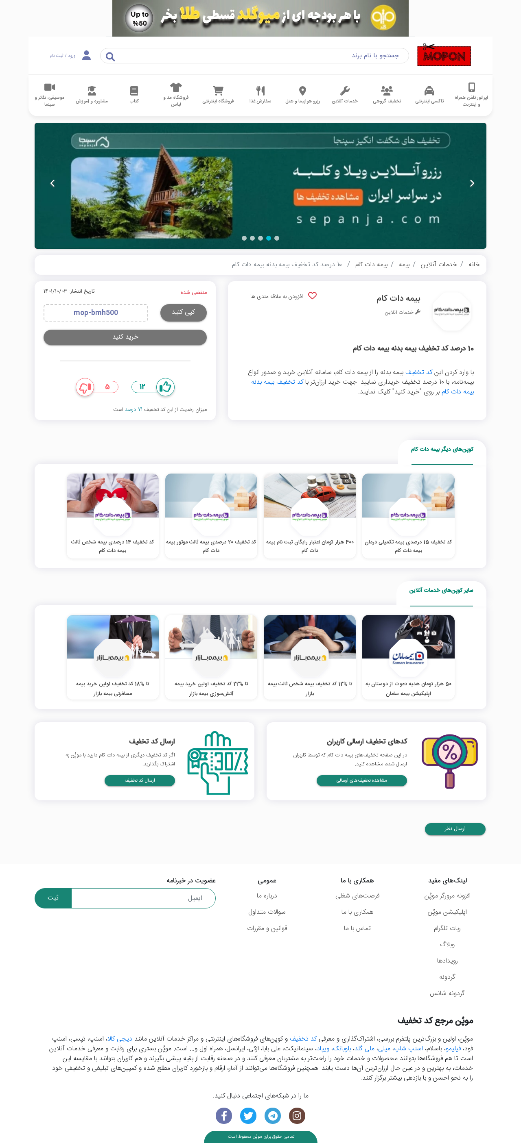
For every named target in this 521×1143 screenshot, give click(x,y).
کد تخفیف (418, 372)
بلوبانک (342, 1048)
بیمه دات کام (371, 264)
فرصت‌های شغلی (357, 896)
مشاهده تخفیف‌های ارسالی (362, 780)
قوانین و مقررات (267, 928)
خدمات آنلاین (439, 264)
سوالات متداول (267, 912)
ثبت (53, 898)
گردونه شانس (447, 993)
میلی (384, 1048)
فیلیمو (453, 1048)
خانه (474, 264)
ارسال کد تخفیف (140, 780)
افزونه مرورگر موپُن (448, 896)
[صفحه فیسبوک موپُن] (224, 1116)
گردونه (447, 977)
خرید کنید (125, 337)
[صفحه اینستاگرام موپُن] (297, 1116)
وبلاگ (447, 944)
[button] (276, 238)
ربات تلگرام (447, 928)
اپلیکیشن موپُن (447, 912)
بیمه (404, 264)
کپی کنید (183, 312)
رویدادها (447, 961)
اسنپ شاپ (408, 1048)
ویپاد (323, 1048)
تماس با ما (357, 928)
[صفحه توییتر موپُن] (248, 1116)
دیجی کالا (119, 1039)
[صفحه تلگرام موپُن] (272, 1116)
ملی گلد (364, 1048)
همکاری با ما (357, 912)
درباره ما (267, 896)
